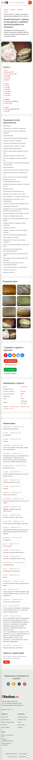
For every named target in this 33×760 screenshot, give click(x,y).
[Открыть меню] (2, 2)
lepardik (7, 506)
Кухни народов (5, 727)
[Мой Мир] (22, 355)
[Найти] (30, 2)
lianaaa (6, 556)
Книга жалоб (22, 756)
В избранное (11, 369)
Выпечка (23, 406)
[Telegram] (18, 355)
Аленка (11, 709)
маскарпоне (7, 72)
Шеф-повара (21, 724)
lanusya (7, 527)
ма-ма (6, 515)
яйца (5, 93)
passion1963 (8, 426)
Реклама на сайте (12, 756)
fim (5, 589)
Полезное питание (23, 717)
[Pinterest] (6, 355)
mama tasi (7, 453)
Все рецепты (5, 717)
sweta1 (6, 432)
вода (5, 80)
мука (5, 85)
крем (5, 70)
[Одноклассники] (14, 355)
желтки (6, 78)
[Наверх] (28, 755)
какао (5, 111)
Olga (6, 575)
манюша (7, 492)
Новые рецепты (6, 719)
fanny (6, 480)
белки (6, 89)
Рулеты (11, 408)
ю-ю (6, 544)
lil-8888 (6, 550)
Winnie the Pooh (9, 465)
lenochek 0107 (8, 562)
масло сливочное (9, 74)
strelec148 (7, 645)
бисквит (6, 83)
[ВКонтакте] (10, 355)
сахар (6, 76)
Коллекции (4, 724)
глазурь (6, 107)
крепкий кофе (8, 101)
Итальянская (24, 386)
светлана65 (8, 521)
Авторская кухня (22, 719)
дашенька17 (8, 581)
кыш (6, 568)
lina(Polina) (7, 445)
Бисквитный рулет (14, 406)
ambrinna (7, 537)
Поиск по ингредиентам (8, 722)
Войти (6, 662)
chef (6, 605)
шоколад (6, 109)
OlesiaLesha (8, 498)
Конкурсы (20, 727)
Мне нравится (12, 361)
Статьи (19, 722)
